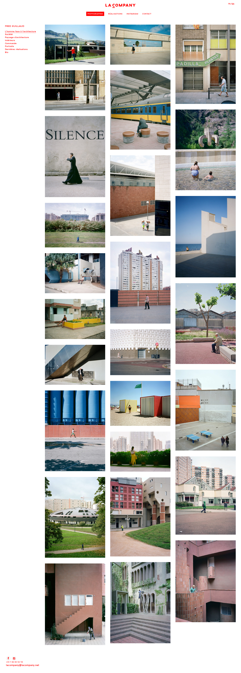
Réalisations (115, 14)
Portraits (9, 46)
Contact (146, 14)
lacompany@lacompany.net (22, 665)
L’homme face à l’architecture (20, 31)
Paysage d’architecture (17, 37)
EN (233, 4)
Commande (11, 43)
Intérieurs (10, 40)
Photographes (95, 14)
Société (9, 34)
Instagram (132, 14)
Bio (6, 52)
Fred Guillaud (14, 26)
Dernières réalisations (16, 49)
